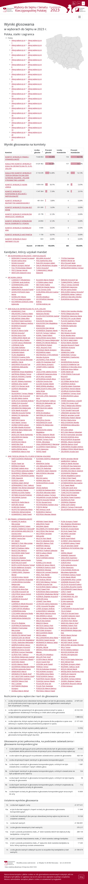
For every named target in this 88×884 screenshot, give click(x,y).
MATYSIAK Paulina (43, 285)
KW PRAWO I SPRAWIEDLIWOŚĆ (20, 519)
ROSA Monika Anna (68, 335)
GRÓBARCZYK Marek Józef (21, 674)
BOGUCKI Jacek (17, 555)
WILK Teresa (65, 647)
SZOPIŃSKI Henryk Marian (70, 388)
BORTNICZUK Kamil (18, 562)
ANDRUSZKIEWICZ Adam (20, 526)
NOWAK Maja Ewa (43, 480)
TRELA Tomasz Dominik (70, 285)
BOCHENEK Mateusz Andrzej (22, 323)
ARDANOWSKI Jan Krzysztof (21, 536)
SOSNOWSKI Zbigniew (69, 473)
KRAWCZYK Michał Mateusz (46, 343)
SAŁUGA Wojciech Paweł (70, 345)
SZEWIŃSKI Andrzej (68, 384)
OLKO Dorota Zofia (43, 289)
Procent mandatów (75, 151)
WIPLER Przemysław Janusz (71, 265)
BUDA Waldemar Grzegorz (21, 567)
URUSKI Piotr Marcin (68, 618)
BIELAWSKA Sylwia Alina (20, 318)
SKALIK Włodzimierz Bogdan (46, 265)
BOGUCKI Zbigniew (18, 558)
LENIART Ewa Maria (43, 601)
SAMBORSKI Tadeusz (69, 461)
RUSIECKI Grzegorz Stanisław (72, 338)
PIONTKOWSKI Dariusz (44, 676)
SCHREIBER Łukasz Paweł (70, 543)
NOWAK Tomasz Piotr (44, 439)
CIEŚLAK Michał (17, 596)
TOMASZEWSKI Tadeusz (70, 282)
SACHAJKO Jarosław (68, 533)
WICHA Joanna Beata (69, 289)
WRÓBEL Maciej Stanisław (71, 442)
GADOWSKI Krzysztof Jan (20, 364)
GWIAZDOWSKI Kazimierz (21, 679)
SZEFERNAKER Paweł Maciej (71, 589)
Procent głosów (48, 151)
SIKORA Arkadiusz (42, 297)
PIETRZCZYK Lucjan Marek (71, 318)
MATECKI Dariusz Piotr (44, 625)
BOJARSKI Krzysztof (18, 326)
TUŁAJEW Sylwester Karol (70, 616)
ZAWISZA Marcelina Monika (71, 297)
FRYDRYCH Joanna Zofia (20, 357)
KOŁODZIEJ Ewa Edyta (44, 321)
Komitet (8, 152)
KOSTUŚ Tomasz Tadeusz (46, 333)
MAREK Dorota (41, 393)
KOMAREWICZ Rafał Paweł (21, 514)
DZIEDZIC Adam (17, 480)
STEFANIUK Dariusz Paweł (71, 575)
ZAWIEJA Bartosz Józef (69, 444)
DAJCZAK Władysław (19, 616)
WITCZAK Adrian (67, 430)
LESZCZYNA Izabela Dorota (46, 372)
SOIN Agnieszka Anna (69, 565)
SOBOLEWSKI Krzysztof (70, 560)
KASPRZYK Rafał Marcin (20, 502)
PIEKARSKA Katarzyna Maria (71, 316)
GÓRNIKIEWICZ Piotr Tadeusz (22, 485)
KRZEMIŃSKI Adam (43, 352)
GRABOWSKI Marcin (18, 671)
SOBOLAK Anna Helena (69, 369)
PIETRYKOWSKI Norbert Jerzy (47, 505)
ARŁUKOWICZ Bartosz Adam (22, 313)
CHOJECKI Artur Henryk (20, 577)
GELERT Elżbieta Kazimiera (21, 381)
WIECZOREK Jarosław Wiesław (72, 645)
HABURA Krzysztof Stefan (21, 413)
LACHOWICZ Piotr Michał (45, 359)
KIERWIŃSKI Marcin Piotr (20, 451)
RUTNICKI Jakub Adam (69, 340)
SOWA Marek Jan (67, 372)
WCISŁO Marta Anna (68, 420)
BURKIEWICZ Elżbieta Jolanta (22, 473)
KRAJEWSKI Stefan (43, 463)
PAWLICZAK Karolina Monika (71, 311)
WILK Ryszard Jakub (68, 263)
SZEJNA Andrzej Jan (43, 304)
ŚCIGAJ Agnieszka (67, 601)
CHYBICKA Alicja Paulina (20, 340)
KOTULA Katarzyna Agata (21, 299)
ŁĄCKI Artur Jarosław (43, 376)
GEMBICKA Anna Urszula (20, 650)
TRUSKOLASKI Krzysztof (70, 408)
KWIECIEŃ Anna (42, 599)
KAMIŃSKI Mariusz (43, 546)
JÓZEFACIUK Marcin (18, 442)
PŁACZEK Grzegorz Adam (45, 263)
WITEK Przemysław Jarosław (71, 434)
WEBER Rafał (66, 637)
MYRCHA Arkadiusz (43, 413)
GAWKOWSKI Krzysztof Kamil (22, 289)
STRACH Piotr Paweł (68, 478)
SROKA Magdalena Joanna (70, 475)
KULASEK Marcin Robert (45, 280)
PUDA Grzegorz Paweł (69, 521)
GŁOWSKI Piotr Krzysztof (20, 396)
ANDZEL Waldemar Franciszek (22, 529)
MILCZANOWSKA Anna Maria (47, 637)
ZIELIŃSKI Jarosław (68, 676)
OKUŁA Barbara (42, 488)
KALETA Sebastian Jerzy (45, 541)
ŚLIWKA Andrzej (67, 604)
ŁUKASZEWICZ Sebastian (45, 611)
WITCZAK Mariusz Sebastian (71, 432)
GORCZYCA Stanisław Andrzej (22, 401)
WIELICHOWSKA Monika (70, 422)
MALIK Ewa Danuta (43, 621)
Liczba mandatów (61, 151)
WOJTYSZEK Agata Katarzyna (72, 659)
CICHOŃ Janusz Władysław (21, 343)
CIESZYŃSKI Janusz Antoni (21, 594)
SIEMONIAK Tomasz (68, 355)
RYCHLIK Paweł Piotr (68, 531)
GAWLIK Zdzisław (18, 379)
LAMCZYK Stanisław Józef (45, 362)
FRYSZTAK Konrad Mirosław (22, 359)
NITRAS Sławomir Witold (45, 434)
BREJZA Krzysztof (18, 333)
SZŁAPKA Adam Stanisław (70, 386)
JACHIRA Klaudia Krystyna (20, 427)
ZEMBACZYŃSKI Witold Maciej (72, 449)
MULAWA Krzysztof (43, 258)
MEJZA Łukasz (41, 635)
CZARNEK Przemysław (19, 606)
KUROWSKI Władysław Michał (47, 594)
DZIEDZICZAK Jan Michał (20, 637)
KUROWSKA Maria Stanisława (47, 592)
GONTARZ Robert (18, 662)
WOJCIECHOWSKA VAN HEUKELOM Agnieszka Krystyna (69, 654)
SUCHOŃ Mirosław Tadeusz (71, 480)
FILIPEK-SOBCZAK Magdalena (22, 640)
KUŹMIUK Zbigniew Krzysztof (47, 596)
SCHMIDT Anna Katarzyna (70, 541)
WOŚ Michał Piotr (67, 662)
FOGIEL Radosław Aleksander (22, 642)
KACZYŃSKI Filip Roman (45, 531)
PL (83, 2)
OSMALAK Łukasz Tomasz (46, 495)
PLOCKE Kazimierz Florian (70, 321)
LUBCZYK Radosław (43, 468)
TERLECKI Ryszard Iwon (70, 613)
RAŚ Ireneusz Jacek (43, 509)
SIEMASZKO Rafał (67, 352)
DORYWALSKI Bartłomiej (20, 625)
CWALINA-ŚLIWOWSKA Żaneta (22, 475)
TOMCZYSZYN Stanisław (70, 492)
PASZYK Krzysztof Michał (45, 500)
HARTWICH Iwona (18, 420)
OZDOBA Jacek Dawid (44, 664)
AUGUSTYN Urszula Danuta (21, 316)
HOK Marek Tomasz (19, 422)
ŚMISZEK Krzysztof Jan (69, 280)
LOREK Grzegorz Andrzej (45, 608)
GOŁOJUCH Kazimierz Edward (22, 659)
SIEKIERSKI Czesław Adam (70, 468)
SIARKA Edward (66, 553)
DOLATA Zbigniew (18, 623)
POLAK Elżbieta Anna (69, 323)
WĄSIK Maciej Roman (69, 635)
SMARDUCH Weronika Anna (71, 367)
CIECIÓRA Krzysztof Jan (20, 592)
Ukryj (81, 877)
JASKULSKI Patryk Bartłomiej (22, 434)
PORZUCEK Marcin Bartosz (46, 688)
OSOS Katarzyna (42, 449)
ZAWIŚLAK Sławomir (68, 674)
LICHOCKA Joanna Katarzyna (47, 604)
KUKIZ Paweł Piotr (43, 589)
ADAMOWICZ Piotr (18, 311)
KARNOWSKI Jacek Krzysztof (22, 447)
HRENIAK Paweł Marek (44, 521)
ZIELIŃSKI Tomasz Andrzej (71, 679)
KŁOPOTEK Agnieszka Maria (21, 509)
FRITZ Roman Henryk (19, 270)
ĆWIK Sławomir (17, 478)
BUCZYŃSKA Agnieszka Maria (22, 471)
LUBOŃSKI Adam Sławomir (46, 471)
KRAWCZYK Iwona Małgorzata (47, 340)
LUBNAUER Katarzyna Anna (46, 374)
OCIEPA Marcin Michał (44, 659)
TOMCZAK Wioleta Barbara (71, 490)
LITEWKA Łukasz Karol (44, 282)
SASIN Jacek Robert (68, 538)
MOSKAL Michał (42, 647)
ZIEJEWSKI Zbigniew (68, 502)
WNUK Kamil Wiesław (69, 495)
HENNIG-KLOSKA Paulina (20, 492)
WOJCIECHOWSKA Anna (70, 437)
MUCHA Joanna (42, 478)
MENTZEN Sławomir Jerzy (21, 273)
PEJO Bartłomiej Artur (44, 260)
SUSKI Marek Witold (68, 577)
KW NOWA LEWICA (15, 277)
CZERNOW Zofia (17, 345)
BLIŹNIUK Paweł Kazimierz (21, 321)
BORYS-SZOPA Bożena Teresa (22, 565)
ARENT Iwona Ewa (18, 538)
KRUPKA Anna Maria (43, 577)
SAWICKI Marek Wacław (70, 463)
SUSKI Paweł (65, 379)
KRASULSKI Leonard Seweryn (47, 572)
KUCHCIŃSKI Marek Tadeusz (47, 587)
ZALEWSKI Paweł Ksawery (70, 497)
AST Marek (15, 541)
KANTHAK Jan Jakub (43, 548)
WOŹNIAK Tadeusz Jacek (70, 667)
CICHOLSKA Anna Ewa (19, 589)
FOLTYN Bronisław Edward (21, 268)
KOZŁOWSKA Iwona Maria (46, 338)
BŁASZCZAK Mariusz (19, 550)
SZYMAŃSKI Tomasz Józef (71, 393)
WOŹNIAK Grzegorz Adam (70, 664)
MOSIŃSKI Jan (41, 645)
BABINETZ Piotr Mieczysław (22, 543)
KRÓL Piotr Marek (43, 575)
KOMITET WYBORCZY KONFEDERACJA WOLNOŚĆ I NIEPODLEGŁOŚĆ (16, 193)
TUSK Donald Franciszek (70, 410)
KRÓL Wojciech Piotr (44, 347)
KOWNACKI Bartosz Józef (45, 567)
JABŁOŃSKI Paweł (43, 524)
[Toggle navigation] (79, 17)
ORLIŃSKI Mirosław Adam (46, 492)
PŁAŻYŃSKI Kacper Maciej (45, 679)
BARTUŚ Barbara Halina (20, 548)
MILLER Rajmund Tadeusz (46, 401)
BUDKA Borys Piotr (18, 335)
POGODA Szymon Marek (45, 681)
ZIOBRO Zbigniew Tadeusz (71, 681)
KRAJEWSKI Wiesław (43, 570)
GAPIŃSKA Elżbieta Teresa (21, 374)
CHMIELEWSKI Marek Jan (20, 338)
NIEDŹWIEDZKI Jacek (44, 422)
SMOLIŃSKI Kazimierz (69, 558)
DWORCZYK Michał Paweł (21, 635)
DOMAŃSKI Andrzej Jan (20, 350)
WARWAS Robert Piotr (69, 625)
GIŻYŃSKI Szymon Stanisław (22, 652)
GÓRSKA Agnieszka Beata (21, 669)
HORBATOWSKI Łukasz (20, 425)
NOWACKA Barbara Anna (45, 437)
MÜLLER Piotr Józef (43, 657)
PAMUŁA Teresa (42, 667)
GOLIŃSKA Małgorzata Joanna (22, 657)
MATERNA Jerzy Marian (45, 628)
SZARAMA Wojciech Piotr (70, 582)
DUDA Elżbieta (16, 633)
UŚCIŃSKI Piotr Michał (69, 621)
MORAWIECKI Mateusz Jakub (47, 642)
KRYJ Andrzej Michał (43, 579)
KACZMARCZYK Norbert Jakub (47, 529)
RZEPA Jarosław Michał (69, 459)
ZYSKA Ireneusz (67, 686)
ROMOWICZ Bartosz (43, 512)
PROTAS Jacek (66, 330)
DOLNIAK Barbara (18, 347)
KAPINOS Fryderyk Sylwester (46, 550)
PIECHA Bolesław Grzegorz (46, 669)
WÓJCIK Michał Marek (69, 669)
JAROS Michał (16, 432)
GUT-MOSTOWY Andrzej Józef (22, 676)
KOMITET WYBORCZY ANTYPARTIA (18, 234)
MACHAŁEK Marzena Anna (46, 613)
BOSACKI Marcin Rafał (19, 330)
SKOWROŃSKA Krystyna (70, 362)
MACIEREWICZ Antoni (44, 616)
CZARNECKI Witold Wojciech (22, 604)
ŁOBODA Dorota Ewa (44, 381)
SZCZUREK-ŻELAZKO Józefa (71, 587)
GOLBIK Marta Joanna (19, 398)
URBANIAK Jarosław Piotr (70, 413)
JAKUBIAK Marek (42, 526)
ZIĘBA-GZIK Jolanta (68, 505)
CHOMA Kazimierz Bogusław (22, 579)
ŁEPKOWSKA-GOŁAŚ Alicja (46, 379)
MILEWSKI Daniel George (45, 640)
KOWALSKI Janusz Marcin (45, 565)
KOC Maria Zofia (42, 555)
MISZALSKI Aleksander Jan (46, 403)
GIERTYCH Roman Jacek (20, 386)
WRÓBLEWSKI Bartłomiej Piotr (72, 671)
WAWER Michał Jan (68, 260)
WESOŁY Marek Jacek (69, 640)
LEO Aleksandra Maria (44, 466)
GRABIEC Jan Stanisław (20, 405)
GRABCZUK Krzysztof (19, 403)
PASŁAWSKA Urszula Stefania (47, 497)
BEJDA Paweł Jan (17, 463)
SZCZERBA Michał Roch (70, 381)
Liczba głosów (37, 151)
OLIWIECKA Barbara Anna (45, 490)
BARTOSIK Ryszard (18, 546)
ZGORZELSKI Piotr (68, 500)
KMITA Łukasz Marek (44, 553)
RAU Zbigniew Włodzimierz (71, 524)
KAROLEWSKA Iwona (19, 449)
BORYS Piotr (16, 328)
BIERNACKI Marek (18, 466)
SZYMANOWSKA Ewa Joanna (71, 483)
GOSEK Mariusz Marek (19, 664)
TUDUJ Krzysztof (42, 268)
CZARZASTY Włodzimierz (20, 280)
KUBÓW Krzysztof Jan (44, 584)
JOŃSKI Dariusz (17, 439)
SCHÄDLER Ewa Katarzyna (71, 466)
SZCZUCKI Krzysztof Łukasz (71, 584)
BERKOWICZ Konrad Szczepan (22, 258)
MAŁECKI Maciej (42, 623)
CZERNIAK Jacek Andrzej (20, 282)
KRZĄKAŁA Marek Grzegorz (46, 350)
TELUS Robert (66, 611)
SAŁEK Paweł (66, 536)
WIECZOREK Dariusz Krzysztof (72, 292)
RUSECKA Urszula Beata (70, 529)
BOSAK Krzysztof (17, 263)
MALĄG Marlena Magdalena (46, 618)
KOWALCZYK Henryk (43, 562)
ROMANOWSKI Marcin (69, 526)
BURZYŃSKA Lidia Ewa (19, 570)
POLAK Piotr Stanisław (44, 686)
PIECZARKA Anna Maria (45, 674)
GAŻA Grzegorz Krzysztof (20, 647)
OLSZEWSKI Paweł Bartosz (46, 447)
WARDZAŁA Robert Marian (71, 418)
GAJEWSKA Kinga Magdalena (22, 372)
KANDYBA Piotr (17, 444)
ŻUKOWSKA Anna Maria (70, 299)
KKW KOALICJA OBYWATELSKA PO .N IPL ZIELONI (27, 309)
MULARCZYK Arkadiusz (44, 654)
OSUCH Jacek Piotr (43, 662)
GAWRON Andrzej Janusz (20, 645)
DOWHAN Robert (17, 352)
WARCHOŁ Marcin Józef (69, 623)
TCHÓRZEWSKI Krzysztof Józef (72, 608)
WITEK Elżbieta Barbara (69, 650)
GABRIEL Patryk (17, 362)
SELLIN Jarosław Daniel (69, 546)
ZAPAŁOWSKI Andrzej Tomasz (72, 268)
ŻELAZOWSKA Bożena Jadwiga (72, 509)
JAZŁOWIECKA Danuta (19, 437)
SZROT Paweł (66, 592)
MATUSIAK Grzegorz (43, 630)
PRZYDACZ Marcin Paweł (45, 691)
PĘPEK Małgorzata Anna (70, 313)
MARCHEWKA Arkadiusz (45, 386)
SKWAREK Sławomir (68, 555)
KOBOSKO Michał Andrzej (21, 512)
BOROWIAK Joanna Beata (21, 560)
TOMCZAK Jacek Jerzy (69, 488)
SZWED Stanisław (67, 594)
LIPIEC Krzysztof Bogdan (45, 606)
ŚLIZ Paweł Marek (67, 485)
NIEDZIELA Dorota (43, 420)
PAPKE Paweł (41, 451)
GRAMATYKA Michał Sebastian (22, 488)
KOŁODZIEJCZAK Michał (45, 328)
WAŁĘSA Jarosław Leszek (70, 415)
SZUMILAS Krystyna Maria (70, 391)
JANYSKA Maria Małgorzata (21, 430)
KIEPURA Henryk (17, 505)
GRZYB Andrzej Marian (19, 490)
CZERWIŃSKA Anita (18, 611)
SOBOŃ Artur (66, 562)
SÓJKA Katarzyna (67, 567)
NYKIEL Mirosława (43, 442)
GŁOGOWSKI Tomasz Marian (22, 393)
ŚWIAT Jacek (65, 606)
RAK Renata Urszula (68, 333)
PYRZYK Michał (41, 507)
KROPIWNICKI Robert (44, 345)
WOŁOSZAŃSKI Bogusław (70, 439)
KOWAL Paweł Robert (44, 335)
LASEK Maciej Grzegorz (45, 364)
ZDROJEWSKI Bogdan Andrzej (72, 447)
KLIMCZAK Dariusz (18, 507)
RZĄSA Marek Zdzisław (69, 343)
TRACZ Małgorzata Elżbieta (71, 405)
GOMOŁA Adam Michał (20, 483)
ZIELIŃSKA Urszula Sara (70, 451)
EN (79, 2)
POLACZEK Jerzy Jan (43, 683)
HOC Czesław (16, 683)
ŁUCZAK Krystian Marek (45, 384)
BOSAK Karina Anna (18, 260)
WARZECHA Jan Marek (69, 628)
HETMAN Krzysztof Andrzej (21, 495)
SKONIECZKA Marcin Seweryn (72, 471)
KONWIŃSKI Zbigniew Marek (47, 330)
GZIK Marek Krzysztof (19, 410)
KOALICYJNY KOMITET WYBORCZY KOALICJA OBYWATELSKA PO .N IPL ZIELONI (18, 166)
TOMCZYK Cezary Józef (69, 403)
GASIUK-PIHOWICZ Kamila (21, 376)
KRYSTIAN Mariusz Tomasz (46, 582)
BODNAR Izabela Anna (19, 468)
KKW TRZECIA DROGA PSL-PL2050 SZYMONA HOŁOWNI (29, 456)
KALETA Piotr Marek (43, 538)
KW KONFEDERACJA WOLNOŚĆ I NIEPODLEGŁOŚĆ (27, 256)
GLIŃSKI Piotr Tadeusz (19, 654)
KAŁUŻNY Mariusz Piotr (45, 543)
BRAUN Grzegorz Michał (20, 265)
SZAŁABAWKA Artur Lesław (71, 579)
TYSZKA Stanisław (67, 258)
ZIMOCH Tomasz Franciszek (71, 507)
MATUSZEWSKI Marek (44, 633)
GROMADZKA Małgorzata (21, 408)
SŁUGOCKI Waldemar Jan (70, 364)
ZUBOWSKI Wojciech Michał (71, 683)
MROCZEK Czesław (43, 405)
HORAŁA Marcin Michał (20, 691)
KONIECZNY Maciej (18, 297)
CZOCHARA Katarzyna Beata (22, 613)
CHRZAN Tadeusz (18, 587)
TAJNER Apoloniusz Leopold (71, 401)
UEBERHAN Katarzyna (69, 287)
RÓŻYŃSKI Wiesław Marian (46, 514)
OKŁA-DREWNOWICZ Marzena (47, 444)
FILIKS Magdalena (18, 355)
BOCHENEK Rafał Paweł (20, 553)
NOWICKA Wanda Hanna (45, 287)
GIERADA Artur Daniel (19, 384)
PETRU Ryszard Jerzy (44, 502)
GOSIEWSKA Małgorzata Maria (22, 667)
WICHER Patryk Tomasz (70, 642)
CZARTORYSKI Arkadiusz (20, 608)
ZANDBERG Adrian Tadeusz (71, 294)
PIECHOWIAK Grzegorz (44, 671)
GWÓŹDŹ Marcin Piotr (19, 681)
